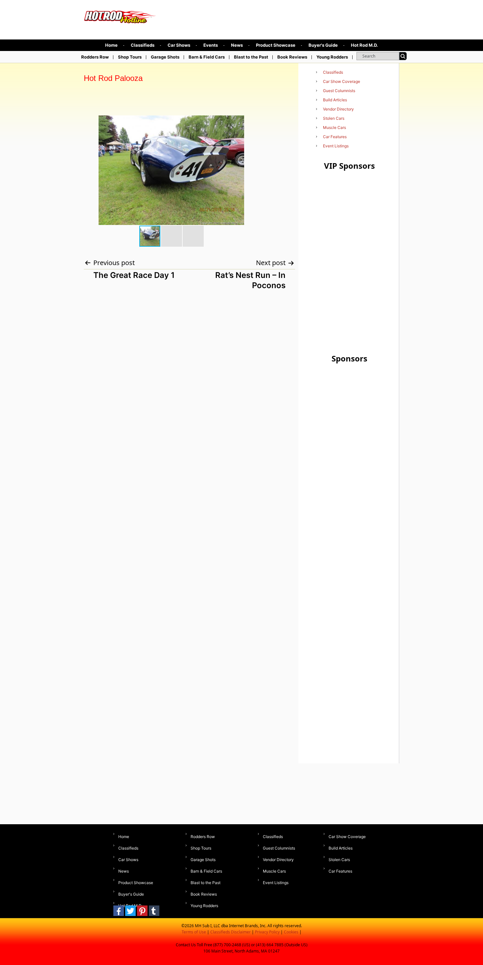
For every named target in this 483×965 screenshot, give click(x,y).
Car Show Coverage (341, 81)
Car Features (335, 136)
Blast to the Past (251, 57)
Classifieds (142, 45)
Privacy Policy (267, 932)
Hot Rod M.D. (364, 45)
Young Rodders (332, 57)
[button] (247, 121)
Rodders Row (95, 57)
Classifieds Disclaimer (230, 932)
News (237, 45)
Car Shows (179, 45)
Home (111, 45)
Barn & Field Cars (207, 57)
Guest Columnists (339, 90)
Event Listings (336, 145)
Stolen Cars (333, 118)
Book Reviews (292, 57)
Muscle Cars (334, 127)
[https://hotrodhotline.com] (120, 15)
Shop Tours (130, 57)
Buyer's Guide (323, 45)
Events (210, 45)
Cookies (291, 932)
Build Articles (335, 99)
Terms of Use (194, 932)
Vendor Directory (338, 109)
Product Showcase (275, 45)
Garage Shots (165, 57)
